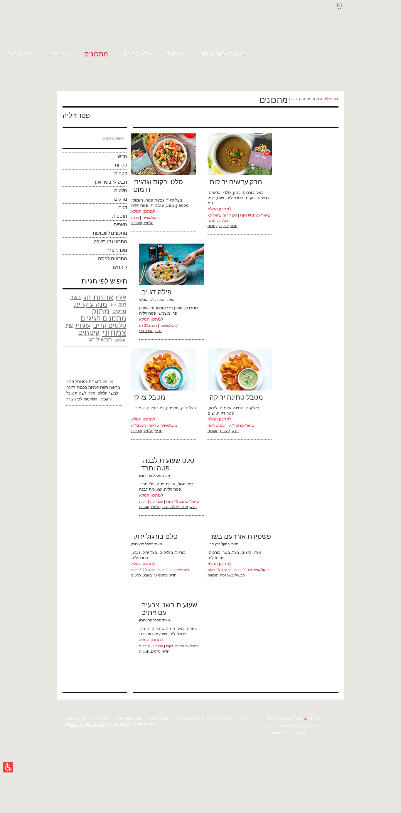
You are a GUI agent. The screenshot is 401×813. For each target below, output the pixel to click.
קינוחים (120, 267)
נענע (170, 205)
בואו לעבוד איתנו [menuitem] (222, 54)
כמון (236, 192)
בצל (260, 192)
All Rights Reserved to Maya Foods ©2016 (96, 726)
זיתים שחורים (163, 628)
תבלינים (120, 340)
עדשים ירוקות (257, 197)
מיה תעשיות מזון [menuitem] (74, 718)
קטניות (120, 173)
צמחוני (114, 332)
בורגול (180, 552)
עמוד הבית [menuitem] (101, 718)
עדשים (214, 192)
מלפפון (182, 205)
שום (220, 197)
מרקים (120, 199)
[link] (75, 27)
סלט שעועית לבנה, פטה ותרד (167, 464)
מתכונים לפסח (112, 258)
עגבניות (157, 205)
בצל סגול (174, 200)
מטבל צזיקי (149, 397)
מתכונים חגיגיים (103, 318)
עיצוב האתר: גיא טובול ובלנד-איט (292, 726)
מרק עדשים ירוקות (236, 182)
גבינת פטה (154, 200)
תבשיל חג (100, 339)
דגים (122, 207)
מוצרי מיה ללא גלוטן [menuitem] (220, 718)
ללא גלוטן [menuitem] (137, 54)
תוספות (119, 216)
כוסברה (191, 308)
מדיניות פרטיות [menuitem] (187, 718)
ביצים (246, 552)
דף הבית (295, 99)
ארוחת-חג (98, 297)
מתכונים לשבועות (110, 233)
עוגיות (82, 325)
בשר (75, 297)
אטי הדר (313, 718)
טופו (113, 304)
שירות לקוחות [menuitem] (147, 724)
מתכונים (313, 99)
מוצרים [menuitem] (58, 54)
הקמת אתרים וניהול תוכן (286, 718)
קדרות (121, 164)
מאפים (120, 224)
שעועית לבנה (150, 489)
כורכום (248, 192)
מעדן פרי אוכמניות (166, 308)
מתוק (101, 311)
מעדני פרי (117, 250)
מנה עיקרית (90, 304)
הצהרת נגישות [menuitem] (158, 718)
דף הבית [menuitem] (20, 54)
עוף (69, 325)
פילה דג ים (156, 292)
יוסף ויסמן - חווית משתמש (287, 733)
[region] (313, 98)
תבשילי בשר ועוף (110, 182)
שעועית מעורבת (153, 633)
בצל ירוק (188, 407)
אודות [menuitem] (175, 54)
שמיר (139, 407)
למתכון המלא (143, 211)
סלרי (227, 192)
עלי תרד (147, 484)
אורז (121, 297)
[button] (8, 767)
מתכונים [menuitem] (96, 54)
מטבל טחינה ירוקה (236, 397)
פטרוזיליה (139, 205)
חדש (122, 156)
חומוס (137, 200)
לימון (213, 407)
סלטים (120, 190)
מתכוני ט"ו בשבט (110, 241)
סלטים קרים (109, 325)
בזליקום (252, 407)
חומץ (144, 628)
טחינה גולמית (231, 407)
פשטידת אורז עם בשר (240, 536)
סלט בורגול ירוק (155, 536)
